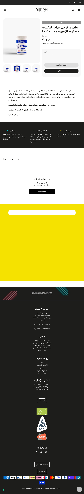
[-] (45, 55)
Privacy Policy (44, 488)
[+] (52, 55)
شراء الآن (61, 71)
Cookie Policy (55, 488)
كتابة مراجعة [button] (42, 191)
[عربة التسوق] (79, 10)
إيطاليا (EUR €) (41, 465)
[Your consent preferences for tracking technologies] (4, 490)
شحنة (56, 43)
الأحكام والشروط (42, 365)
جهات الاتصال (42, 373)
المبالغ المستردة (42, 371)
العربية (40, 471)
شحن (42, 368)
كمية (45, 52)
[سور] (73, 10)
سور (42, 362)
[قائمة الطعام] (5, 10)
